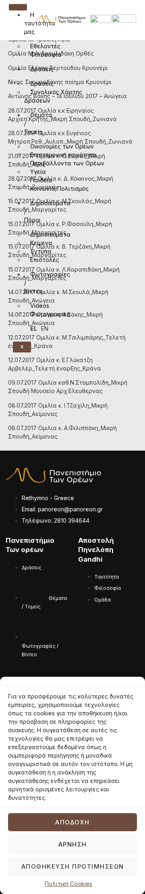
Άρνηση (72, 844)
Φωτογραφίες (50, 314)
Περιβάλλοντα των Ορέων (67, 163)
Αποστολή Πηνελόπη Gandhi (96, 549)
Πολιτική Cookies (68, 883)
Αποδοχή (72, 822)
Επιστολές (44, 259)
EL (33, 328)
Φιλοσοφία (46, 54)
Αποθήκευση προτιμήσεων (72, 866)
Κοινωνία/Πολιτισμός (59, 188)
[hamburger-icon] (18, 7)
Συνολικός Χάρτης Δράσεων (53, 96)
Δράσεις (42, 69)
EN (44, 328)
